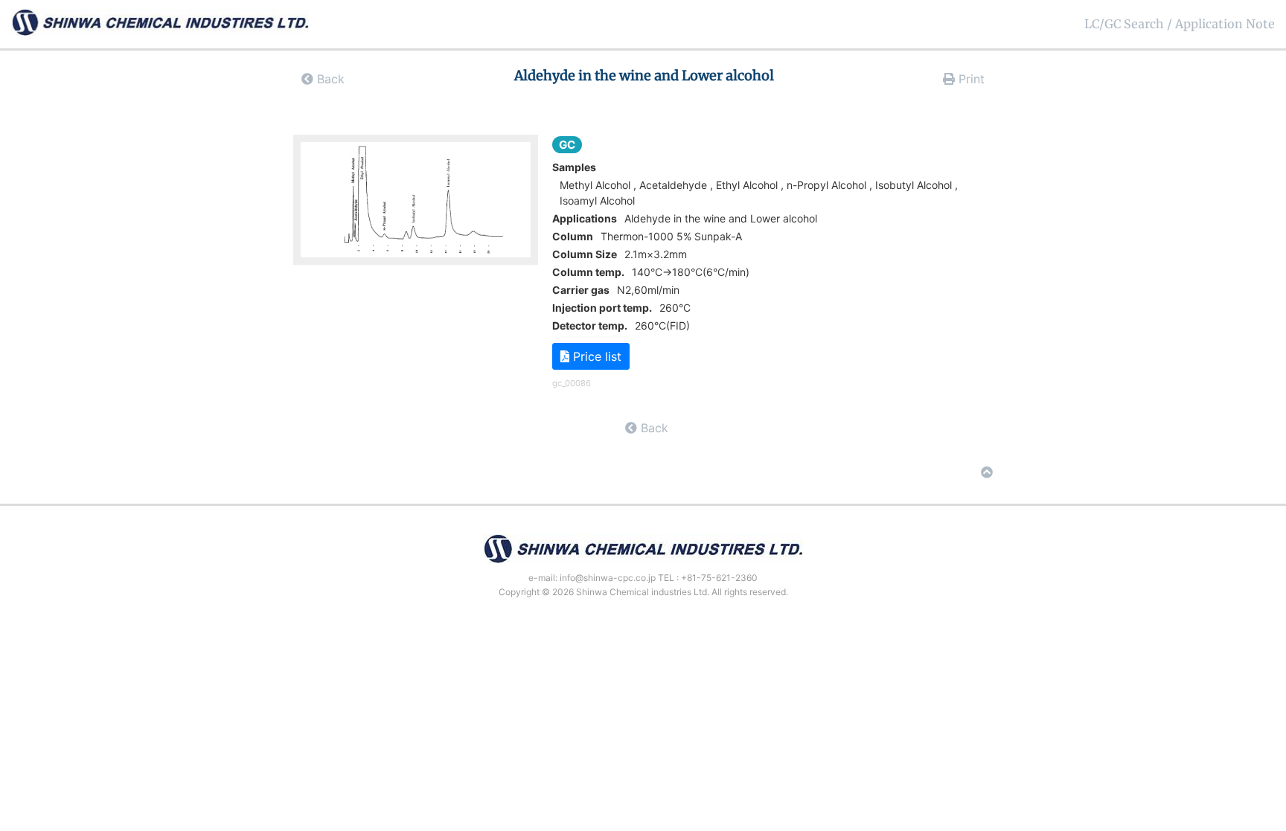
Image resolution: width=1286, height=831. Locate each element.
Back (329, 78)
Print (970, 78)
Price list (595, 356)
